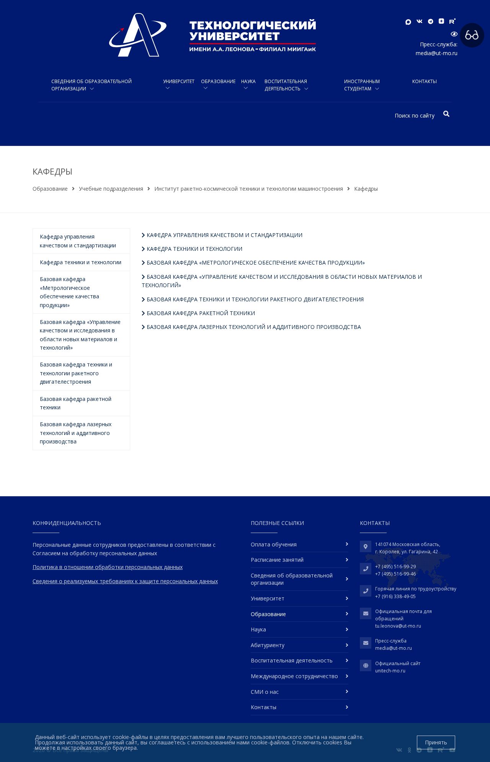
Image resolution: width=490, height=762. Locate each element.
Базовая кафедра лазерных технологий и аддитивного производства (253, 326)
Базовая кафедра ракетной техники (200, 313)
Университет (178, 81)
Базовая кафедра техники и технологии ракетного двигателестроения (254, 299)
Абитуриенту (267, 645)
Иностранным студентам (362, 85)
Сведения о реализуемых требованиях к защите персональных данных (125, 581)
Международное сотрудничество (294, 676)
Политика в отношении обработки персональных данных (108, 567)
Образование (218, 81)
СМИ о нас (265, 691)
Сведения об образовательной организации (91, 85)
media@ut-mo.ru (436, 53)
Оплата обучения (274, 544)
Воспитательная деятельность (286, 85)
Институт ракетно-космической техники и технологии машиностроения (248, 188)
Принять (436, 742)
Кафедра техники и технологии (193, 248)
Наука (248, 81)
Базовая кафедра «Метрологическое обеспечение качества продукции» (255, 262)
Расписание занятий (277, 559)
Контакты (424, 81)
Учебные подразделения (111, 188)
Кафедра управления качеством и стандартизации (223, 235)
